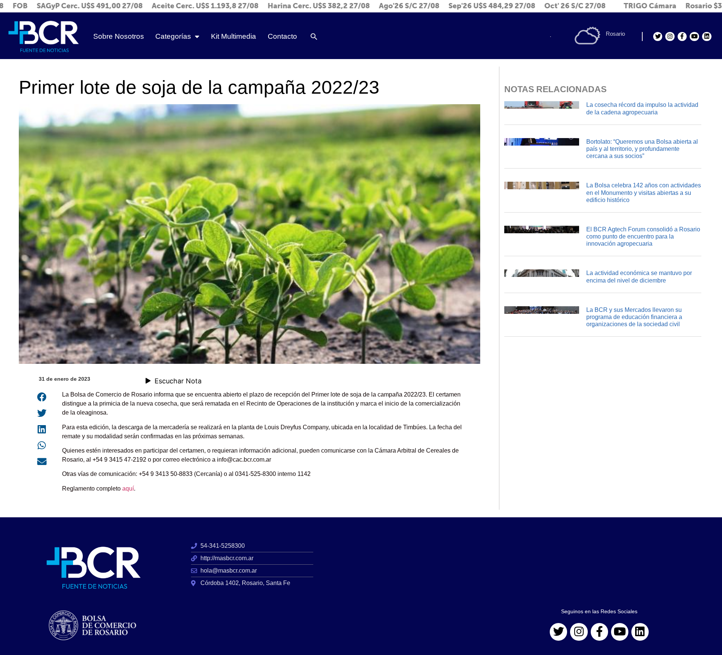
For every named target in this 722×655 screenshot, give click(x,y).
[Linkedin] (706, 36)
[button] (314, 36)
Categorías (173, 36)
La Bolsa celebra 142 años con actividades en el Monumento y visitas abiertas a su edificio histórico (643, 192)
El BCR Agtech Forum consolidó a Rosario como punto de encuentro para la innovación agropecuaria (643, 236)
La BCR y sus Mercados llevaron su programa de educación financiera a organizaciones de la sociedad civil (634, 317)
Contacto (282, 36)
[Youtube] (694, 36)
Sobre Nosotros (118, 36)
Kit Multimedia (233, 36)
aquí (128, 488)
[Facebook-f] (682, 36)
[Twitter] (658, 36)
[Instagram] (670, 36)
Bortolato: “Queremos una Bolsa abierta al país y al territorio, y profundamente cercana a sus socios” (642, 148)
